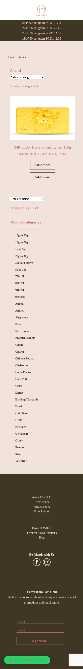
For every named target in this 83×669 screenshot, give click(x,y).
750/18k (20, 276)
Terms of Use (41, 502)
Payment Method (41, 528)
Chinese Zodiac (24, 358)
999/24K (20, 296)
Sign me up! (39, 641)
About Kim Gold (41, 497)
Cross (18, 385)
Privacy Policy (41, 506)
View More (42, 164)
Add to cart (42, 177)
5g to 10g (20, 269)
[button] (27, 660)
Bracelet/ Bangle (25, 337)
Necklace (20, 426)
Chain (19, 344)
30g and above (24, 262)
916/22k (20, 290)
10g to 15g (21, 235)
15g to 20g (21, 242)
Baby (18, 324)
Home (11, 57)
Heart (18, 419)
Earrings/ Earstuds (26, 399)
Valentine (21, 461)
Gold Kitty (22, 413)
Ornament (21, 433)
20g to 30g (21, 256)
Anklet (19, 310)
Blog (42, 537)
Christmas (21, 365)
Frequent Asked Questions (42, 532)
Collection (21, 378)
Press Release (41, 511)
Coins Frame (23, 372)
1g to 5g (20, 249)
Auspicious (21, 317)
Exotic (19, 406)
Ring (18, 454)
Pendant (20, 447)
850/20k (20, 283)
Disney (19, 392)
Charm (19, 351)
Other (19, 440)
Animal (19, 303)
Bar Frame (22, 331)
